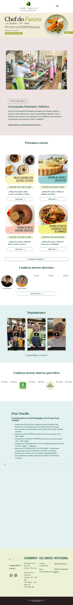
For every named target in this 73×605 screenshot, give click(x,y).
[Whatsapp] (11, 575)
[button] (57, 6)
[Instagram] (15, 575)
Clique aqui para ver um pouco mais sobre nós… (24, 125)
